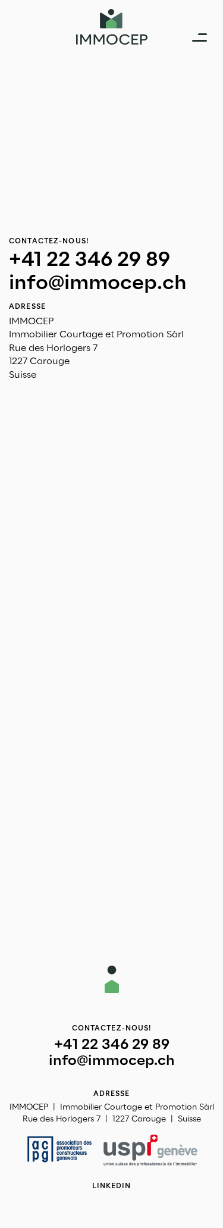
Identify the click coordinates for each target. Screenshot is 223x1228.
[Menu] (199, 37)
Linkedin (111, 1185)
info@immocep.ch (98, 283)
